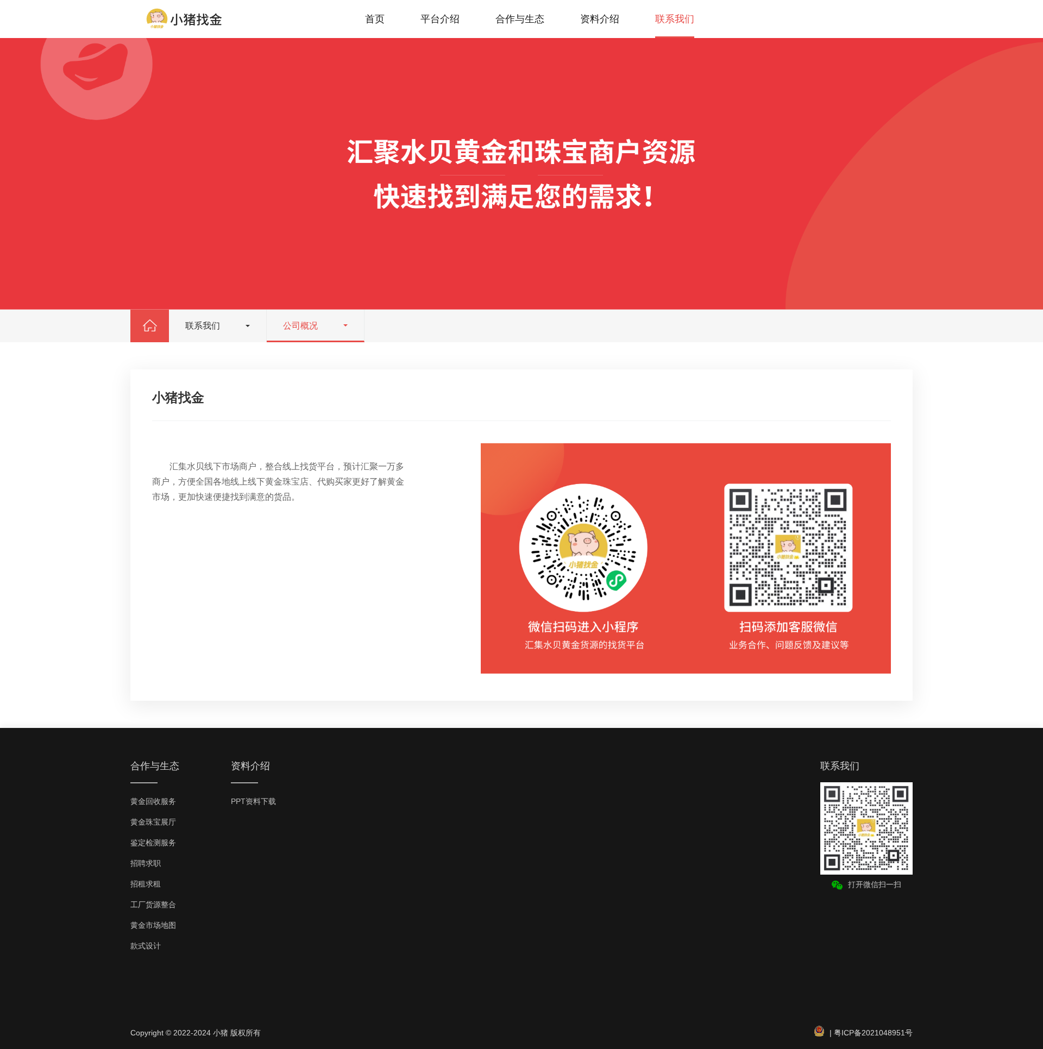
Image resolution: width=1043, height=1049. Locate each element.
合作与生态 (519, 19)
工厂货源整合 (153, 904)
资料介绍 (599, 19)
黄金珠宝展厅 (153, 822)
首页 (375, 19)
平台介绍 (440, 19)
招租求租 (145, 884)
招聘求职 (145, 863)
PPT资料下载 (253, 801)
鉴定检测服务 (153, 842)
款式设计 (145, 945)
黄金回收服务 (153, 801)
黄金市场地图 (153, 925)
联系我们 (674, 19)
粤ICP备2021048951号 (873, 1032)
